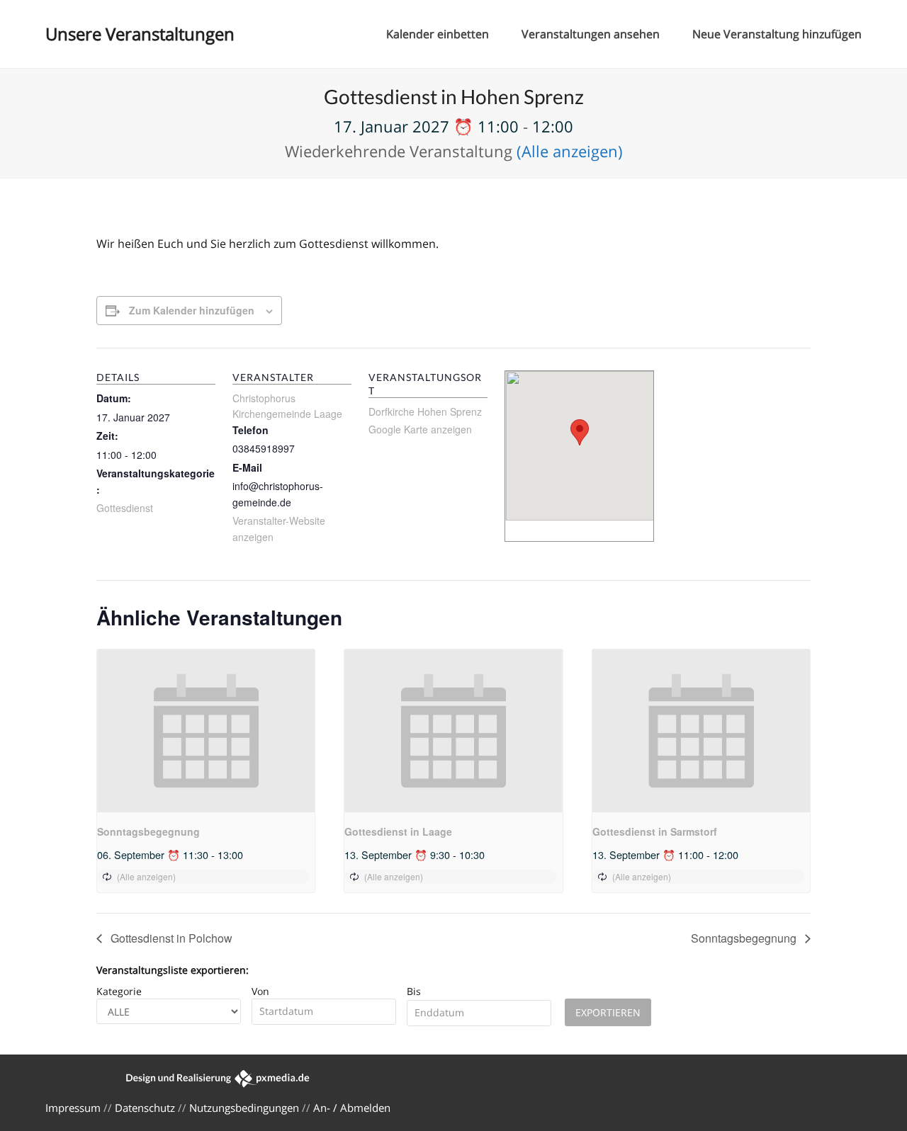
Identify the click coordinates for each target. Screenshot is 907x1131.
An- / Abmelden (351, 1108)
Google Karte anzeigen (420, 429)
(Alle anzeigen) (570, 150)
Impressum (73, 1108)
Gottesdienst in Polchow (170, 938)
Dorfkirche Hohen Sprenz (425, 411)
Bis (414, 991)
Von (260, 991)
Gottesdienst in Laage (398, 831)
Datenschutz (145, 1108)
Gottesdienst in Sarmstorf (654, 831)
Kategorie (119, 991)
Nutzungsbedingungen (244, 1108)
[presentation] (206, 730)
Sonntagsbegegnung (148, 831)
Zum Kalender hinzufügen (191, 310)
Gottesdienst (124, 508)
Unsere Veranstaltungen (140, 33)
